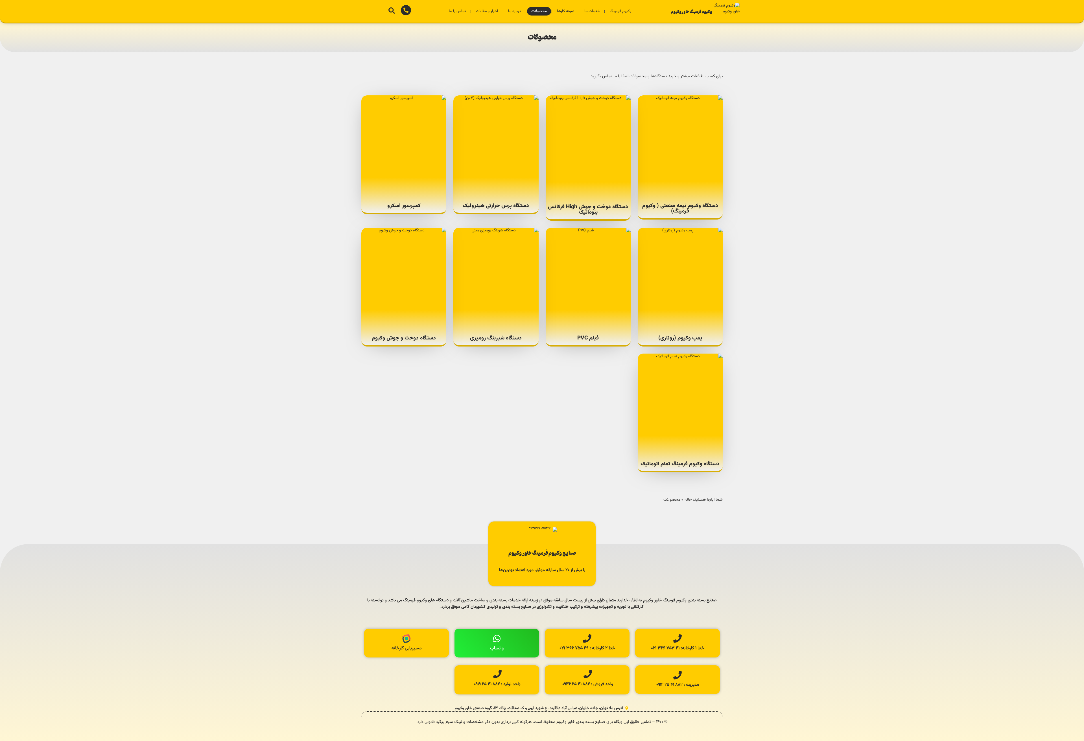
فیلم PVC (588, 338)
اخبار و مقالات (487, 11)
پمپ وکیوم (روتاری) (680, 338)
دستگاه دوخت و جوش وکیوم (404, 338)
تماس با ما (457, 11)
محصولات (539, 11)
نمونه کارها (565, 11)
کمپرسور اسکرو (404, 206)
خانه (688, 499)
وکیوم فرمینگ (620, 11)
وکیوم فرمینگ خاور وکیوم (691, 11)
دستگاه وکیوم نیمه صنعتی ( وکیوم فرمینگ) (680, 208)
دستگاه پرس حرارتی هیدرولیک (496, 206)
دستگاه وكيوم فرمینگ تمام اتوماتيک (680, 464)
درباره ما (514, 11)
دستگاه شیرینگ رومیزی (496, 338)
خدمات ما (592, 11)
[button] (391, 10)
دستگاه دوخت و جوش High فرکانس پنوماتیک (588, 209)
